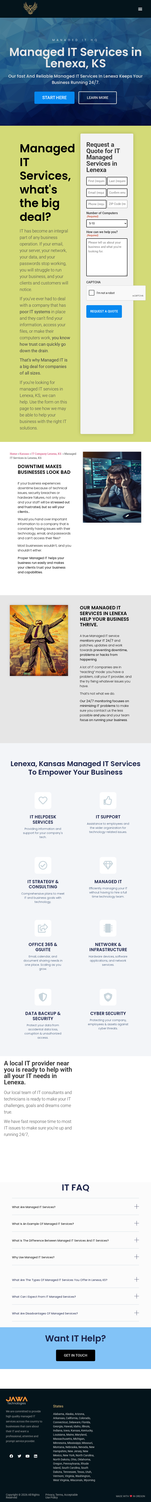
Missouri (87, 1442)
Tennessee (69, 1471)
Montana (58, 1447)
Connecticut (60, 1422)
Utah (88, 1471)
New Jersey (75, 1451)
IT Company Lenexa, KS (46, 453)
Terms (59, 1494)
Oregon (57, 1463)
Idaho (77, 1426)
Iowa (67, 1430)
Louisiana (59, 1434)
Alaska (69, 1414)
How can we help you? (102, 234)
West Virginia (61, 1480)
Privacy (49, 1494)
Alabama (58, 1414)
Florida (86, 1422)
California (72, 1418)
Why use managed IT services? (33, 1257)
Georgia (58, 1426)
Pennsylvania (71, 1463)
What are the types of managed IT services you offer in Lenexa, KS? (59, 1280)
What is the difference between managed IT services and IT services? (60, 1241)
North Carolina (85, 1455)
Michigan (78, 1438)
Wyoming (89, 1480)
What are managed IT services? (33, 1207)
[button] (140, 9)
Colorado (84, 1418)
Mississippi (74, 1442)
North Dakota (61, 1459)
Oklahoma (84, 1459)
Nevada (83, 1447)
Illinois (85, 1426)
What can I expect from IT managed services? (44, 1297)
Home (13, 453)
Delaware (74, 1422)
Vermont (58, 1476)
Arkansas (59, 1418)
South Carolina (71, 1467)
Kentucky (86, 1430)
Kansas (24, 453)
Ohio (73, 1459)
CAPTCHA (93, 282)
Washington (82, 1476)
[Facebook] (11, 1456)
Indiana (57, 1430)
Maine (70, 1434)
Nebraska (71, 1447)
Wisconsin (76, 1480)
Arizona (79, 1414)
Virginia (69, 1476)
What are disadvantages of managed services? (45, 1313)
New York (69, 1455)
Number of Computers (102, 215)
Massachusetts (62, 1438)
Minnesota (59, 1442)
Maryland (81, 1434)
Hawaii (68, 1426)
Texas (80, 1471)
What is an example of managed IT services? (43, 1224)
